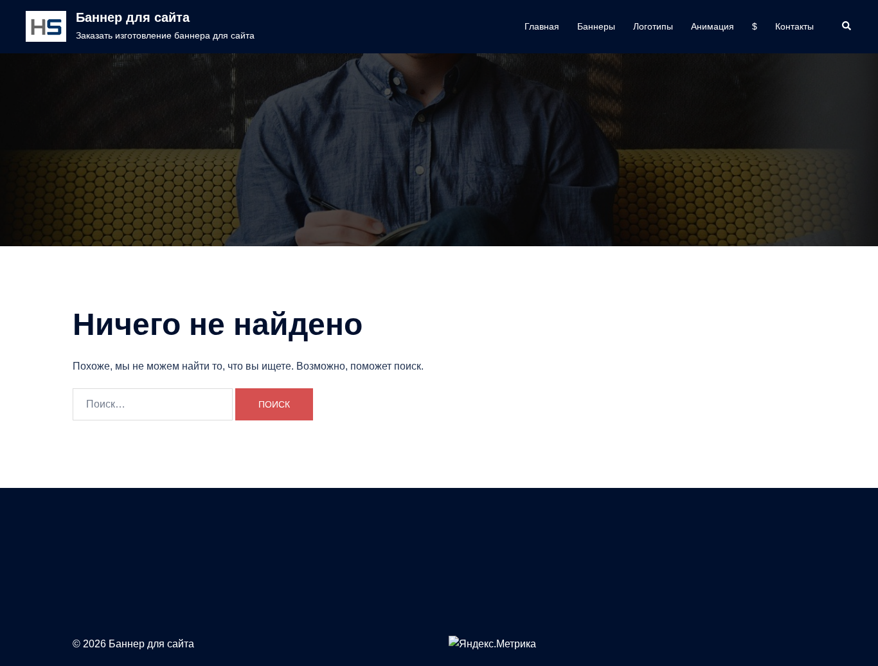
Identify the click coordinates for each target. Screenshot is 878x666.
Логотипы (653, 26)
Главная (541, 26)
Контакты (794, 26)
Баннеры (596, 26)
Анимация (712, 26)
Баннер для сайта (133, 17)
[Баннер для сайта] (46, 26)
